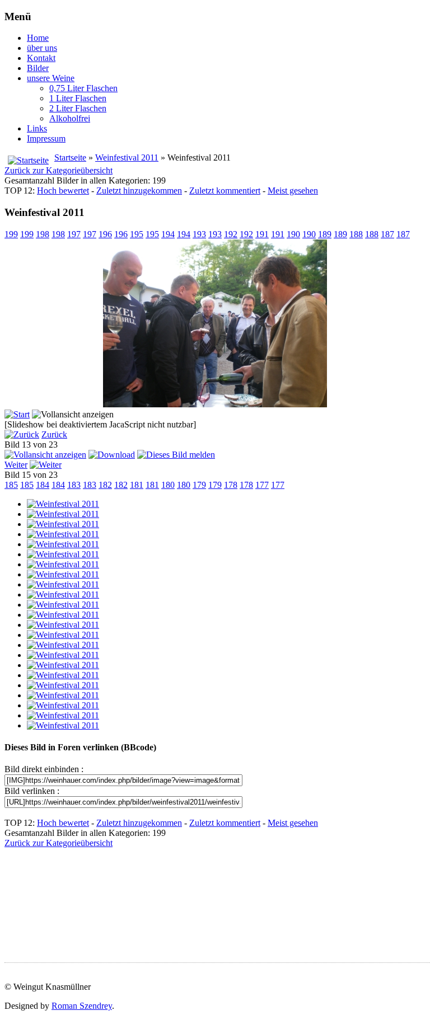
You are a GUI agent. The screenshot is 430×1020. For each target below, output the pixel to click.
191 (262, 234)
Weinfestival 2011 (126, 157)
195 (136, 234)
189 (324, 234)
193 (199, 234)
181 (136, 485)
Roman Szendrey (82, 1005)
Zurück (54, 434)
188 (356, 234)
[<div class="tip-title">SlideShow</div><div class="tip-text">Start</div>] (17, 414)
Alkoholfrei (69, 118)
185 (11, 485)
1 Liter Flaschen (77, 98)
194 (168, 234)
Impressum (46, 138)
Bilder (38, 68)
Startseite (70, 157)
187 (387, 234)
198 (42, 234)
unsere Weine (50, 78)
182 (105, 485)
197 (74, 234)
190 (293, 234)
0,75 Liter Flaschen (83, 88)
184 (42, 485)
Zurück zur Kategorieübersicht (58, 170)
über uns (42, 48)
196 (105, 234)
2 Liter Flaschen (77, 108)
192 (230, 234)
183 (74, 485)
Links (37, 128)
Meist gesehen (293, 190)
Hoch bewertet (63, 190)
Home (38, 38)
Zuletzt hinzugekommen (139, 190)
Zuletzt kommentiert (224, 190)
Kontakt (41, 58)
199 (11, 234)
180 (168, 485)
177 (262, 485)
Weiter (15, 464)
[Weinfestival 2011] (63, 504)
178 (230, 485)
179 (199, 485)
